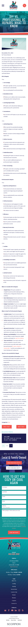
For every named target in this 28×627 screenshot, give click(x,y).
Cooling (14, 583)
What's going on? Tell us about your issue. (11, 510)
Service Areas (14, 589)
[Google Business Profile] (5, 610)
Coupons (14, 600)
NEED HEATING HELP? (14, 463)
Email (3, 501)
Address (4, 505)
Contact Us (14, 603)
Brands (14, 595)
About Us (14, 580)
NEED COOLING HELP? (14, 468)
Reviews (14, 597)
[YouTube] (12, 610)
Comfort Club (14, 592)
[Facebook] (9, 610)
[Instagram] (19, 610)
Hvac (9, 422)
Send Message (14, 532)
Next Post (21, 426)
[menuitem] (7, 620)
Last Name (4, 491)
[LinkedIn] (16, 610)
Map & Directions (14, 566)
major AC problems (19, 338)
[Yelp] (23, 610)
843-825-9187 (14, 554)
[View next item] (11, 445)
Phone (3, 496)
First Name (4, 487)
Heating (14, 586)
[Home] (13, 5)
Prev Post (6, 426)
